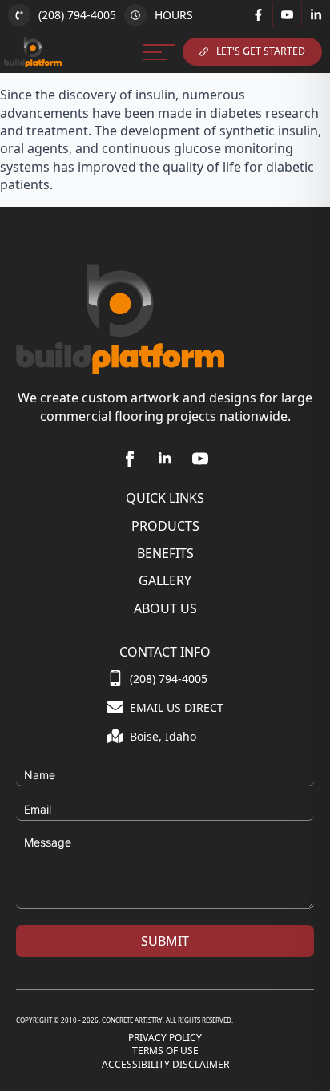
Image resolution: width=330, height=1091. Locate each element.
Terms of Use (165, 1051)
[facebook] (129, 458)
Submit (165, 941)
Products (165, 526)
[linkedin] (165, 458)
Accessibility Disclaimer (165, 1064)
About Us (165, 608)
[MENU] (159, 52)
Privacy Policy (165, 1038)
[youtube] (200, 458)
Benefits (165, 553)
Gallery (165, 580)
